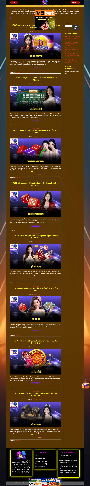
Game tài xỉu (51, 6)
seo (42, 31)
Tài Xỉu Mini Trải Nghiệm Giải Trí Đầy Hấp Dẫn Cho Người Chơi (35, 394)
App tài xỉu (34, 6)
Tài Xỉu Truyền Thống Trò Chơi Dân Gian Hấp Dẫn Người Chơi (36, 131)
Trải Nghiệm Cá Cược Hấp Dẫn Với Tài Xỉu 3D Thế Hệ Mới (36, 289)
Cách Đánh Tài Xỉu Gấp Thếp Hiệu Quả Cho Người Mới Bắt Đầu (71, 61)
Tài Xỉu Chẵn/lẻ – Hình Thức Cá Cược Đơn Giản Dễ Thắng (35, 79)
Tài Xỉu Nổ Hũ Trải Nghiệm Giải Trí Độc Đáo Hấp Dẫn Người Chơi (36, 342)
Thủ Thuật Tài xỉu (42, 6)
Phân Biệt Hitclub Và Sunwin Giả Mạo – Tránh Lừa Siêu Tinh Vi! (72, 38)
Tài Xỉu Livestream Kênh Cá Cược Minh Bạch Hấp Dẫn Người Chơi (36, 184)
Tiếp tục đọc (35, 67)
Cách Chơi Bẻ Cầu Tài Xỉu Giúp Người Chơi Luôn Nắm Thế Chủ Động (72, 55)
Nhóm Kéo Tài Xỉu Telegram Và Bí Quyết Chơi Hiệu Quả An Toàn (72, 49)
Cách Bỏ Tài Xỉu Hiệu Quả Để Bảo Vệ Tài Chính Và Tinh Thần (71, 43)
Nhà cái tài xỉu (60, 6)
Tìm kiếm (67, 23)
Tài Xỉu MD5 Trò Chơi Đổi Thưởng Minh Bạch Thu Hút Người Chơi (36, 237)
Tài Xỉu (28, 6)
